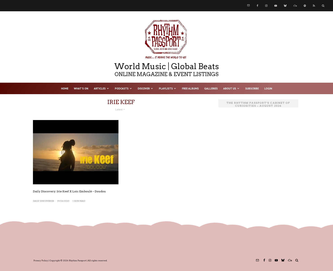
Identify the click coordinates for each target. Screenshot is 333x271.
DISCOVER (144, 88)
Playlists (166, 88)
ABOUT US (229, 88)
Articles (100, 88)
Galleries (211, 88)
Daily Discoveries (43, 201)
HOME (64, 88)
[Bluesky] (285, 5)
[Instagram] (266, 5)
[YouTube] (275, 5)
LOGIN (268, 88)
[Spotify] (304, 5)
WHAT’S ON (81, 88)
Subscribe (252, 88)
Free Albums (190, 88)
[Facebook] (257, 5)
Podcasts (122, 88)
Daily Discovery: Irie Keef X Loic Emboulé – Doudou (69, 191)
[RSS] (313, 5)
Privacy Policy (40, 260)
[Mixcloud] (295, 5)
